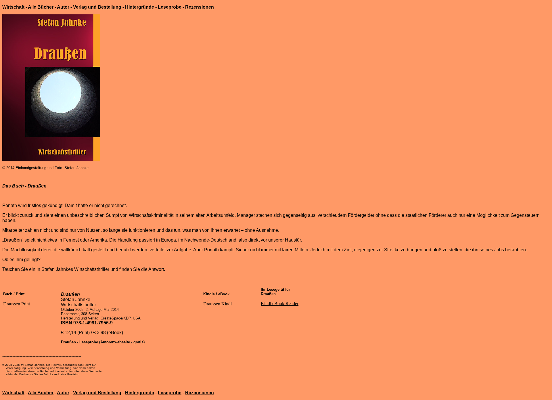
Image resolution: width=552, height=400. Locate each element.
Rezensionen (199, 7)
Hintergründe (139, 7)
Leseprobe (169, 7)
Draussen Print (16, 303)
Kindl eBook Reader (279, 303)
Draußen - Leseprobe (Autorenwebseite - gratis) (103, 342)
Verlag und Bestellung (97, 7)
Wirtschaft (13, 7)
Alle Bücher (40, 7)
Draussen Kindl (217, 303)
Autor (63, 7)
